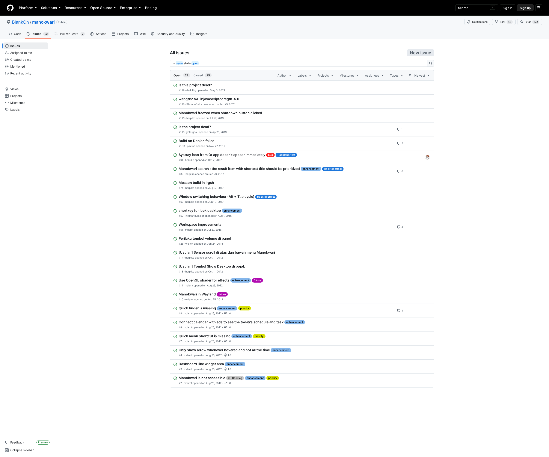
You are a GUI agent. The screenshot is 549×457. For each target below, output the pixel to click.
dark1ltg (191, 90)
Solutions (49, 8)
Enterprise (128, 8)
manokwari (43, 22)
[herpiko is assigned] (427, 157)
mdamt (189, 229)
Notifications (479, 21)
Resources (74, 8)
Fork (505, 21)
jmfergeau (192, 132)
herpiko (190, 118)
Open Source (101, 8)
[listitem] (302, 87)
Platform (26, 8)
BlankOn (20, 22)
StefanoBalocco (196, 104)
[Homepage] (10, 7)
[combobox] (300, 63)
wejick (189, 243)
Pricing (151, 8)
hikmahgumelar (195, 215)
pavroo (191, 146)
